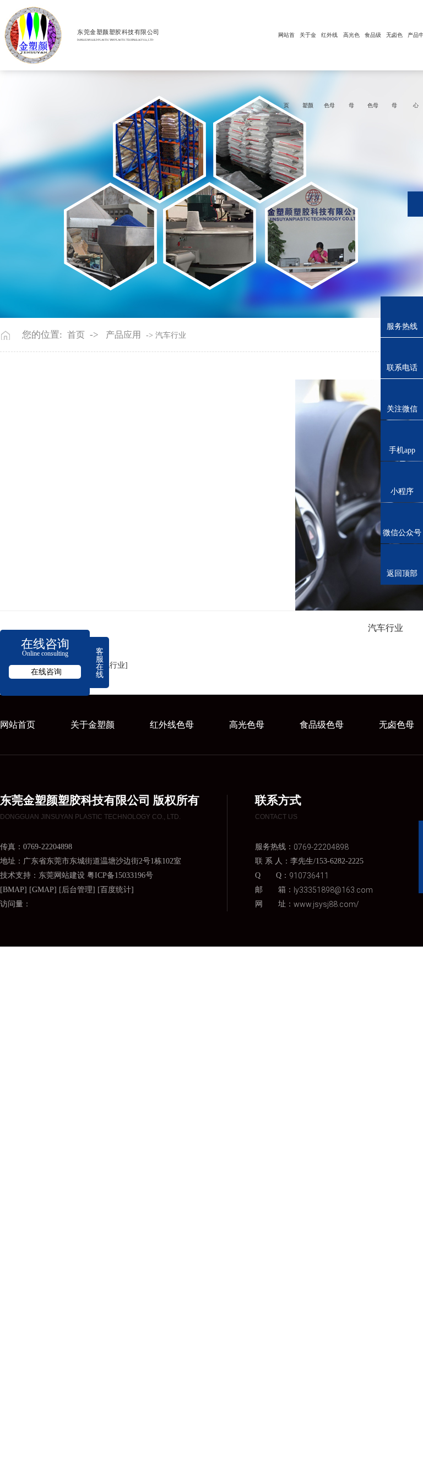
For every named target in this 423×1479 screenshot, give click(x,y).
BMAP (13, 890)
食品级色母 (373, 35)
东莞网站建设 (62, 875)
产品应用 (123, 335)
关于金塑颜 (308, 35)
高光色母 (351, 35)
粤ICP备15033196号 (120, 875)
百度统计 (115, 890)
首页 (76, 335)
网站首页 (286, 35)
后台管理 (77, 890)
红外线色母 (329, 35)
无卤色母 (394, 35)
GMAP (43, 890)
